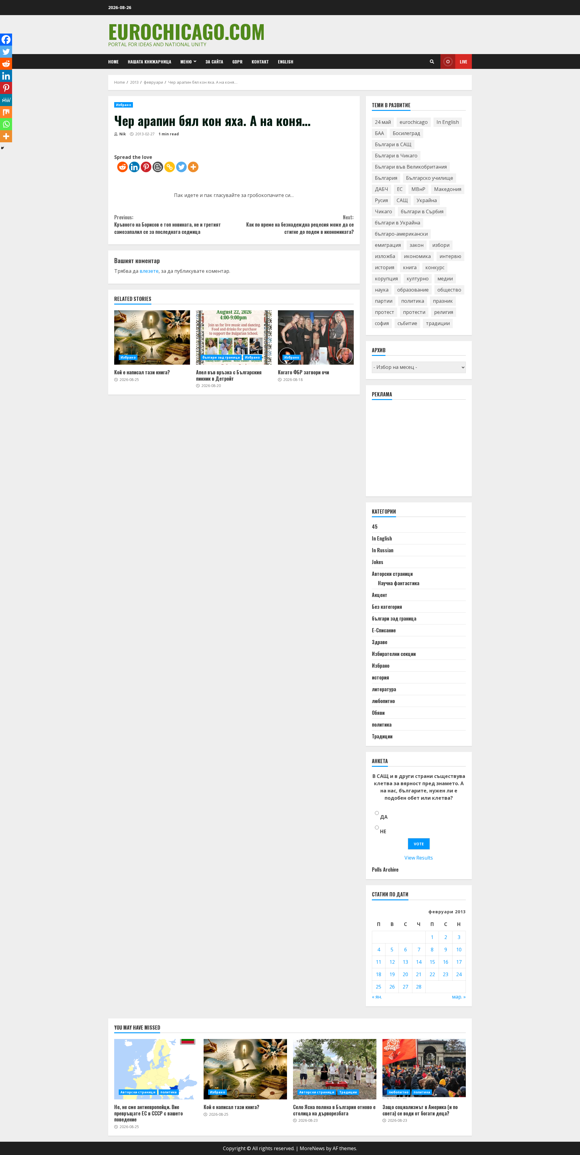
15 (432, 962)
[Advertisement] (417, 451)
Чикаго (383, 211)
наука (381, 289)
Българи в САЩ (393, 144)
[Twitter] (181, 167)
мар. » (459, 996)
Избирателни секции (394, 653)
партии (383, 301)
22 (432, 974)
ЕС (400, 189)
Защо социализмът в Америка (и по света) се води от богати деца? (424, 1069)
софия (382, 323)
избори (441, 245)
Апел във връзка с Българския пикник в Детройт (234, 337)
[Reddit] (122, 167)
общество (449, 289)
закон (417, 245)
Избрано (123, 105)
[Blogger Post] (158, 167)
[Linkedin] (134, 167)
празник (443, 301)
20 (405, 974)
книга (410, 267)
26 (392, 986)
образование (413, 289)
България (386, 178)
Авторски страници (392, 573)
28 (418, 986)
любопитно (383, 701)
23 (445, 974)
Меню (186, 61)
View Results (418, 857)
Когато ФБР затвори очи (316, 337)
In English (448, 122)
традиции (438, 323)
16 (445, 962)
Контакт (260, 61)
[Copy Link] (169, 167)
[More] (193, 167)
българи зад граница (221, 357)
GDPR (237, 61)
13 (405, 962)
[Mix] (6, 112)
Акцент (379, 594)
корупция (386, 278)
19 (392, 974)
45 (375, 526)
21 (418, 974)
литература (384, 689)
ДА (384, 817)
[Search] (432, 61)
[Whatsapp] (6, 124)
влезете (149, 271)
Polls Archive (385, 869)
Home (113, 61)
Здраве (379, 642)
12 (392, 962)
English (285, 61)
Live (463, 61)
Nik (122, 134)
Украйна (427, 200)
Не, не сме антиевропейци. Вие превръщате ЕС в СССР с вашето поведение (156, 1069)
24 (459, 974)
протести (414, 312)
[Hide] (2, 148)
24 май (383, 122)
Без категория (387, 606)
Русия (381, 200)
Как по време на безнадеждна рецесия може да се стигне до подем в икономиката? (299, 224)
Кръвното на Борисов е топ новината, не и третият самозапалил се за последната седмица (167, 224)
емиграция (388, 245)
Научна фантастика (398, 583)
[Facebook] (6, 40)
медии (445, 278)
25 (378, 986)
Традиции (382, 736)
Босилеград (406, 133)
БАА (379, 133)
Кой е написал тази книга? (152, 337)
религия (443, 312)
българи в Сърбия (422, 211)
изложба (385, 256)
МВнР (418, 189)
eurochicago (414, 122)
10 (459, 949)
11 (378, 962)
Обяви (378, 712)
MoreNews (312, 1148)
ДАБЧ (381, 189)
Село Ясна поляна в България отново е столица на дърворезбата (334, 1069)
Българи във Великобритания (411, 166)
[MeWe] (6, 100)
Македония (447, 189)
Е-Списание (384, 630)
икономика (417, 256)
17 (459, 962)
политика (412, 301)
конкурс (434, 267)
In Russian (382, 550)
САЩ (402, 200)
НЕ (383, 831)
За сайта (214, 61)
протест (384, 312)
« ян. (377, 996)
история (384, 267)
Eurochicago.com (186, 31)
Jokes (377, 562)
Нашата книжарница (149, 61)
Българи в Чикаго (396, 155)
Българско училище (429, 178)
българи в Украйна (397, 222)
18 (378, 974)
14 (418, 962)
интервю (450, 256)
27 (405, 986)
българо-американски (401, 234)
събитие (407, 323)
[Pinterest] (146, 167)
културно (418, 278)
